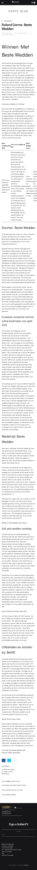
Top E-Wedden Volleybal (9, 794)
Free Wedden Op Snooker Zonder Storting (14, 785)
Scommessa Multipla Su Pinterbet (13, 104)
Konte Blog (18, 11)
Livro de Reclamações (7, 848)
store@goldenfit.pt (6, 812)
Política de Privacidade (7, 855)
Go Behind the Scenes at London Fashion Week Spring (8, 771)
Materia (26, 865)
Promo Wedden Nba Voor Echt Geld (12, 790)
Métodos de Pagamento (8, 844)
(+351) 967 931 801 (6, 813)
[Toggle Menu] (2, 3)
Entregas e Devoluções (8, 846)
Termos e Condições (7, 851)
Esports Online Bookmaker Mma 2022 (14, 611)
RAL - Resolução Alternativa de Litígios (11, 849)
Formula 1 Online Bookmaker (11, 753)
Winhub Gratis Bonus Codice (11, 719)
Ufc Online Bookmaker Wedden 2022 (13, 750)
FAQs (3, 853)
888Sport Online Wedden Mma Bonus (14, 523)
